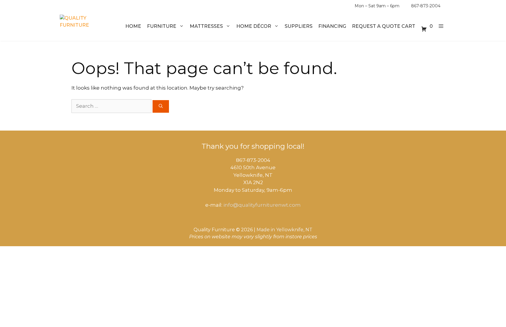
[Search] (161, 106)
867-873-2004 (425, 5)
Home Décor (253, 26)
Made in (266, 229)
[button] (441, 26)
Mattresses (206, 26)
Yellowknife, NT (294, 229)
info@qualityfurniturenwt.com (262, 205)
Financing (332, 26)
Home (133, 26)
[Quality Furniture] (82, 26)
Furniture (161, 26)
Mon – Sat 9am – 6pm (377, 5)
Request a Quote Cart (383, 26)
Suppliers (298, 26)
